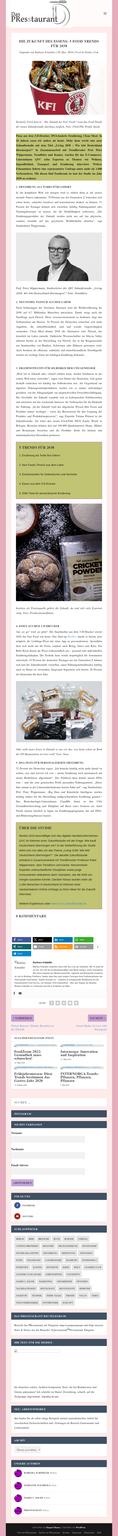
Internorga (89, 1260)
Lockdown (73, 1274)
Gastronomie (53, 1260)
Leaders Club (93, 1267)
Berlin (20, 1238)
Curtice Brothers (27, 1246)
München (82, 1281)
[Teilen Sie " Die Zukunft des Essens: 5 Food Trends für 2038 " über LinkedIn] (64, 1003)
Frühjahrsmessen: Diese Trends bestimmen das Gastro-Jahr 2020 (33, 1077)
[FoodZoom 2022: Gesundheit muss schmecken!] (35, 1045)
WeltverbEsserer (27, 1302)
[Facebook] (14, 993)
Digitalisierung (68, 1246)
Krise (66, 1267)
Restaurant (47, 1288)
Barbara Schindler (45, 52)
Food (19, 1260)
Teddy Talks (53, 1295)
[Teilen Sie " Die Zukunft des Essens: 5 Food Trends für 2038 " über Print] (76, 1003)
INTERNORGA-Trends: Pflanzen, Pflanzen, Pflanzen (80, 1077)
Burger (68, 1238)
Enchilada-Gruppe (27, 1253)
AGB (99, 1532)
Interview (22, 1267)
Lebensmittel (54, 1274)
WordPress (80, 1527)
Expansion (86, 1253)
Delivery (48, 1246)
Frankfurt (34, 1260)
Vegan (83, 1295)
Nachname (17, 1149)
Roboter (84, 1288)
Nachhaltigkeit (26, 1288)
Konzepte (52, 1267)
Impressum (76, 1532)
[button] (21, 939)
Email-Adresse (19, 1165)
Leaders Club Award (28, 1274)
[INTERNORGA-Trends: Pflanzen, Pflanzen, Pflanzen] (82, 1068)
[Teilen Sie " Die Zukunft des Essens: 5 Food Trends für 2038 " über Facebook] (52, 1003)
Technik (37, 1295)
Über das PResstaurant (26, 1532)
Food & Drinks (83, 52)
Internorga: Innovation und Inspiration (79, 1053)
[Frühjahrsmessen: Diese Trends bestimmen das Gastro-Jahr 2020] (35, 1068)
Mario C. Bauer (25, 1281)
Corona (83, 1238)
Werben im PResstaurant (49, 1532)
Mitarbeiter (64, 1281)
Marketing (45, 1281)
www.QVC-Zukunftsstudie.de (69, 903)
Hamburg (72, 1260)
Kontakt (66, 1532)
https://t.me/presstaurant (71, 1325)
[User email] (20, 993)
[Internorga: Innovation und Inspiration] (82, 1045)
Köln (77, 1267)
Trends (70, 1295)
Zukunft (68, 1302)
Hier (16, 1418)
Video (94, 1295)
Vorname (16, 1133)
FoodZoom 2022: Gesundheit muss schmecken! (27, 1055)
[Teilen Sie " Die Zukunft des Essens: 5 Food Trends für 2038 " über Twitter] (58, 1003)
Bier (31, 1238)
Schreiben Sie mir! (50, 1396)
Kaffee (37, 1267)
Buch (57, 1238)
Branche (43, 1238)
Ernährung (50, 1253)
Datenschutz (89, 1532)
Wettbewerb (50, 1302)
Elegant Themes (53, 1527)
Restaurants (67, 1288)
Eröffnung (68, 1253)
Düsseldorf (89, 1246)
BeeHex (72, 636)
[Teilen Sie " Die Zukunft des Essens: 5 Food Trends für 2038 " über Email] (70, 1003)
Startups (21, 1295)
